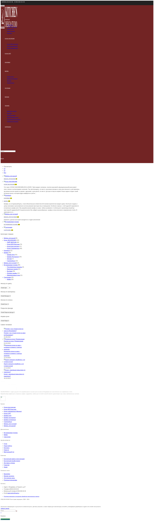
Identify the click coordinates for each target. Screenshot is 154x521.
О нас (5, 443)
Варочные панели (12, 269)
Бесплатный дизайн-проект (12, 461)
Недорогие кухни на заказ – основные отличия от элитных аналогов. (13, 353)
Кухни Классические (13, 246)
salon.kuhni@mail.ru (13, 493)
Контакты (6, 448)
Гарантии (6, 465)
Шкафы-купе (7, 415)
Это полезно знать (9, 478)
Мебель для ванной (9, 238)
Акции (5, 467)
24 (4, 170)
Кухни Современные (13, 248)
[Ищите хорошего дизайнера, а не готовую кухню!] (15, 361)
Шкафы (6, 252)
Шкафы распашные (10, 417)
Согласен (140, 3)
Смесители (7, 437)
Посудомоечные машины (14, 267)
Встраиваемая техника (11, 265)
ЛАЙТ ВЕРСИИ (11, 242)
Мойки (9, 279)
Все (5, 172)
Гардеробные (11, 261)
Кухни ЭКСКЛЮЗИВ (10, 240)
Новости (6, 450)
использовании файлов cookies (72, 3)
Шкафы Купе (11, 254)
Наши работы (8, 446)
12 (4, 168)
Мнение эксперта (9, 476)
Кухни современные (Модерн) (13, 411)
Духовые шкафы (12, 273)
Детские (9, 258)
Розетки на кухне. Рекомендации (13, 341)
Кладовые (7, 250)
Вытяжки (9, 271)
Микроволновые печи (13, 275)
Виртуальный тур (9, 452)
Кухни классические (10, 407)
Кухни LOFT (7, 413)
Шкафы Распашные (13, 256)
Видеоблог (7, 474)
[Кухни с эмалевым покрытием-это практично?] (15, 372)
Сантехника (7, 277)
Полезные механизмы (10, 480)
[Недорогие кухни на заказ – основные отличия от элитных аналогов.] (15, 349)
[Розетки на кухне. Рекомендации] (14, 339)
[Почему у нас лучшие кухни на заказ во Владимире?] (15, 331)
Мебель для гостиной (10, 263)
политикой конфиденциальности (125, 3)
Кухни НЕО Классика (13, 244)
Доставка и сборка (9, 463)
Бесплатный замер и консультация (14, 459)
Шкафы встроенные (10, 419)
